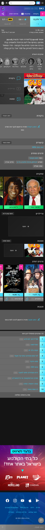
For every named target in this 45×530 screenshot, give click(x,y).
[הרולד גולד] (15, 59)
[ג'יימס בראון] (31, 59)
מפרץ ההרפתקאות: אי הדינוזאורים (25, 378)
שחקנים (26, 14)
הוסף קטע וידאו (8, 213)
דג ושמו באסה (33, 389)
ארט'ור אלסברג (26, 162)
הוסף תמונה (6, 241)
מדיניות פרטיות (21, 512)
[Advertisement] (22, 108)
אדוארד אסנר (34, 207)
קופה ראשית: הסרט (31, 383)
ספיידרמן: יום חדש (31, 339)
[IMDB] (10, 20)
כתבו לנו (11, 512)
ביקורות (36, 14)
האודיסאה (34, 344)
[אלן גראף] (23, 59)
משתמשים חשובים (11, 507)
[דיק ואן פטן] (7, 59)
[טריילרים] (12, 85)
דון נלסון (34, 162)
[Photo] (34, 250)
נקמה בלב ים (33, 350)
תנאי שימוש (32, 512)
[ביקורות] (12, 74)
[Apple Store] (30, 501)
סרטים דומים (13, 14)
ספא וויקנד (34, 361)
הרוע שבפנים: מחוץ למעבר (28, 372)
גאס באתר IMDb (37, 147)
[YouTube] (22, 501)
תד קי (19, 162)
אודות (38, 507)
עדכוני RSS (24, 507)
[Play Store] (38, 501)
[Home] (37, 3)
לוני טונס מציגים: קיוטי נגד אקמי (26, 356)
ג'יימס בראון (13, 207)
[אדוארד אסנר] (39, 59)
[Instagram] (15, 501)
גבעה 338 (34, 367)
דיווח (32, 507)
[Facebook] (7, 501)
